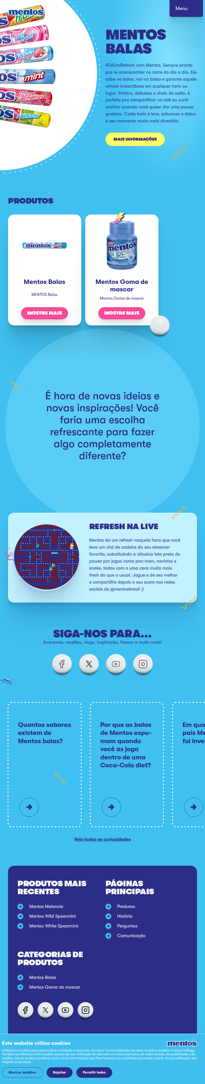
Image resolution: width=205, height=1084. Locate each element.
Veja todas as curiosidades (102, 839)
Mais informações (135, 139)
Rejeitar (59, 1072)
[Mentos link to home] (26, 11)
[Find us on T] (89, 664)
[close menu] (191, 10)
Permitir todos (94, 1072)
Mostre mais (44, 313)
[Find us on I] (143, 664)
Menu (182, 8)
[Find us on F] (62, 664)
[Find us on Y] (116, 664)
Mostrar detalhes (22, 1072)
